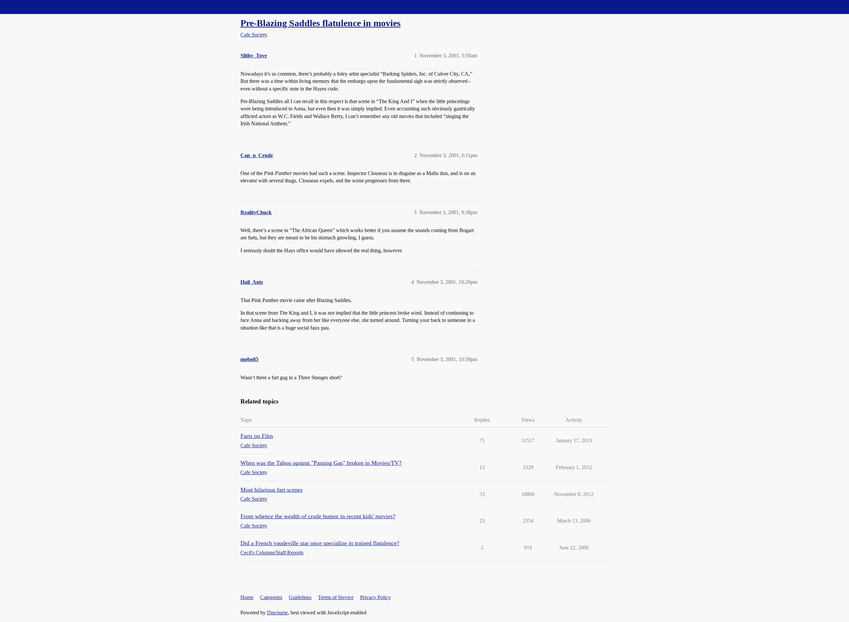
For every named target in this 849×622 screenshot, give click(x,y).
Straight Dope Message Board (34, 7)
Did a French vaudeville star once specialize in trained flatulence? (319, 543)
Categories (271, 597)
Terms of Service (336, 597)
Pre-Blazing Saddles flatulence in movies (320, 23)
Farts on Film (256, 436)
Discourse (277, 612)
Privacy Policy (375, 597)
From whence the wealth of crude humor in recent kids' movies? (317, 516)
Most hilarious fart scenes (271, 489)
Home (246, 597)
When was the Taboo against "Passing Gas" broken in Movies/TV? (321, 463)
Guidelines (300, 597)
